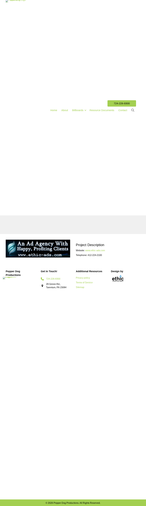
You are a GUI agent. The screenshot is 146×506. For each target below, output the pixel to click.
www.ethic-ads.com (95, 250)
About (64, 110)
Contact (122, 110)
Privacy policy (83, 278)
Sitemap (80, 287)
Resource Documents (102, 110)
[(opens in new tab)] (118, 278)
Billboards (77, 110)
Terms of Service (84, 282)
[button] (85, 110)
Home (53, 110)
